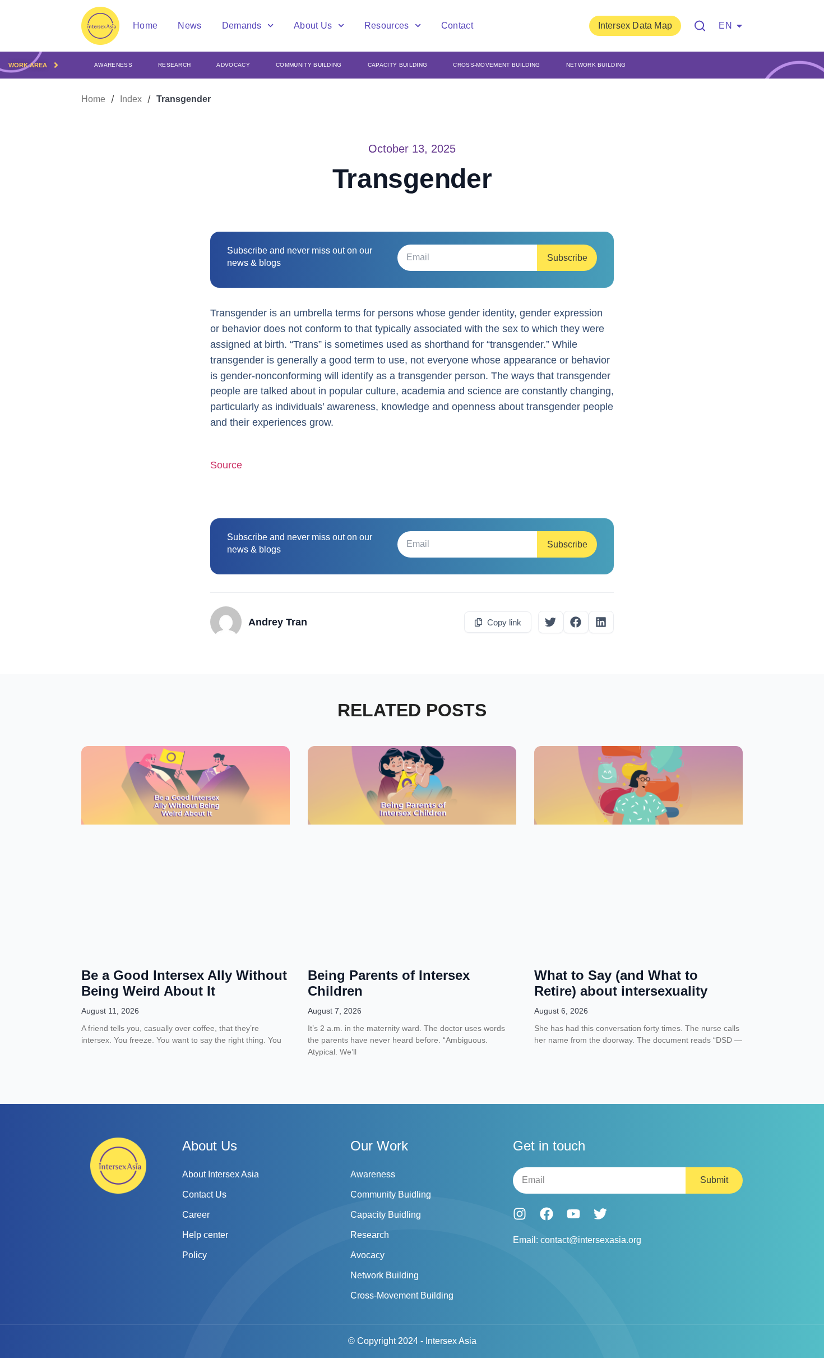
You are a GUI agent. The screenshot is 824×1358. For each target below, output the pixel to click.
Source (226, 465)
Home (145, 25)
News (189, 25)
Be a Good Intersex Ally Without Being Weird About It (184, 983)
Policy (194, 1255)
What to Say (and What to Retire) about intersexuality (620, 983)
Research (174, 65)
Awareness (113, 65)
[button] (550, 622)
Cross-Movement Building (496, 65)
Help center (205, 1235)
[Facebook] (546, 1214)
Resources (386, 25)
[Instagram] (519, 1214)
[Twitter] (600, 1214)
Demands (242, 25)
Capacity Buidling (385, 1214)
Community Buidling (390, 1194)
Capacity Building (397, 65)
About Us (313, 25)
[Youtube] (573, 1214)
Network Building (596, 65)
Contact (457, 25)
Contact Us (204, 1194)
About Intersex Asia (220, 1174)
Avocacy (367, 1255)
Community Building (309, 65)
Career (196, 1214)
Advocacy (233, 65)
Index (131, 99)
